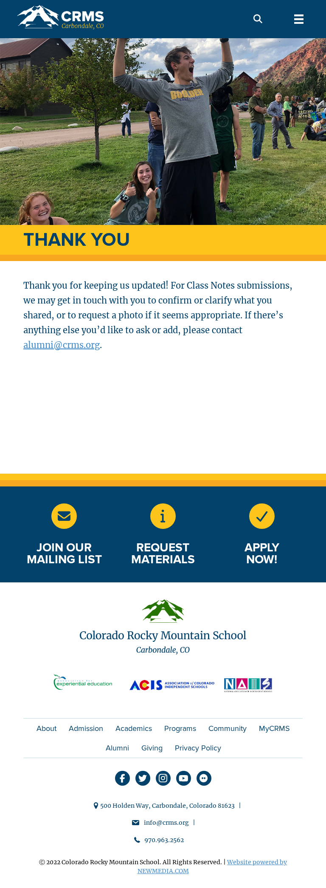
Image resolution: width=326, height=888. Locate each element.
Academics (133, 728)
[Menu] (298, 19)
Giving (152, 748)
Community (227, 728)
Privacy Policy (198, 748)
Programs (180, 728)
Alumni (117, 748)
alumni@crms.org (61, 345)
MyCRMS (274, 728)
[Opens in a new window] (163, 516)
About (46, 728)
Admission (86, 728)
